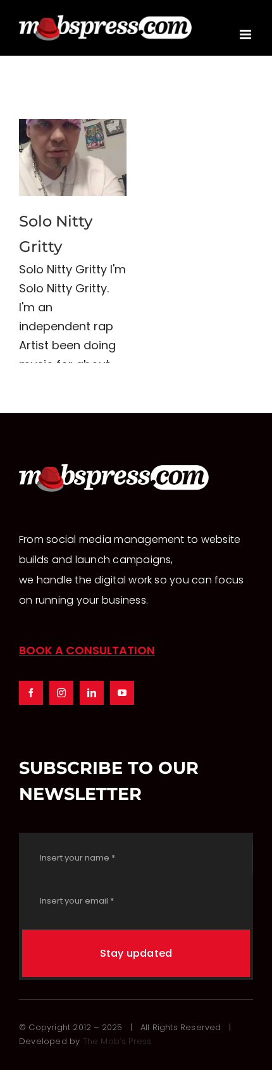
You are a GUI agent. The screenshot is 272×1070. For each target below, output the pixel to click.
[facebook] (31, 693)
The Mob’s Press (117, 1041)
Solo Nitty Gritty (73, 158)
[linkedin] (92, 693)
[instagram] (61, 693)
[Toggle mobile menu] (246, 34)
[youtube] (122, 693)
